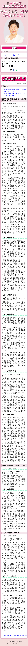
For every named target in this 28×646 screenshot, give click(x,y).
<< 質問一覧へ (6, 635)
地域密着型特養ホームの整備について (15, 93)
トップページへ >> (20, 635)
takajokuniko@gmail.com (12, 55)
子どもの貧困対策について (11, 95)
